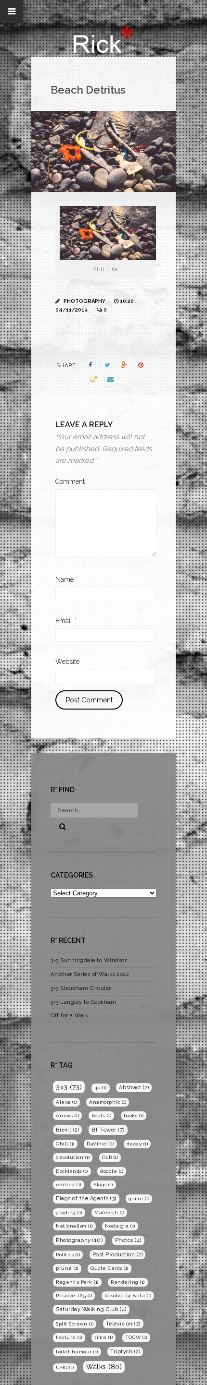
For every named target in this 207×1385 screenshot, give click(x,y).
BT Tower (108, 1129)
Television (123, 1323)
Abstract (134, 1087)
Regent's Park (77, 1282)
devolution (73, 1157)
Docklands (72, 1171)
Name (66, 579)
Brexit (67, 1129)
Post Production (117, 1254)
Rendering (128, 1282)
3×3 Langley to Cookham (83, 1002)
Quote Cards (110, 1268)
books (134, 1115)
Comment (72, 481)
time (103, 1337)
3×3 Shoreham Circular (81, 988)
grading (69, 1212)
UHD (65, 1367)
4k (100, 1087)
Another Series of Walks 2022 (90, 974)
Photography (84, 301)
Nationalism (74, 1225)
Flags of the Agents (86, 1198)
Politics (68, 1254)
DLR (110, 1157)
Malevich (109, 1212)
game (139, 1198)
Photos (128, 1240)
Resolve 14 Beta (128, 1295)
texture (69, 1337)
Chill (65, 1143)
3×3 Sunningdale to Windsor (89, 960)
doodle (111, 1171)
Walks (104, 1367)
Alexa (66, 1102)
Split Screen (74, 1323)
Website (67, 661)
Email (66, 621)
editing (68, 1184)
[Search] (59, 825)
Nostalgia (120, 1225)
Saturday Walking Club (91, 1309)
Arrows (67, 1115)
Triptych (125, 1351)
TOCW (136, 1337)
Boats (101, 1115)
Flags (103, 1184)
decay (137, 1143)
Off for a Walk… (71, 1015)
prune (67, 1268)
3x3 (69, 1087)
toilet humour (77, 1351)
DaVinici (100, 1143)
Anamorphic (107, 1102)
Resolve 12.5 (74, 1295)
